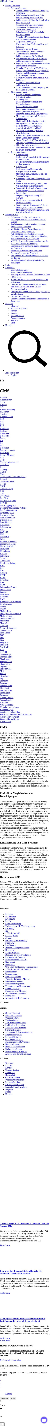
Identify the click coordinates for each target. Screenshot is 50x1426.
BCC (2, 445)
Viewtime (4, 702)
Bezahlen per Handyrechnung (18, 955)
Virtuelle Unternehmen (9, 707)
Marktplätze (10, 996)
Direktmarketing (7, 515)
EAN (2, 529)
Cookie (3, 484)
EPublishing (5, 551)
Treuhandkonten (12, 1020)
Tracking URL (6, 690)
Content (3, 479)
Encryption (4, 549)
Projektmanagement (13, 1035)
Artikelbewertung (7, 409)
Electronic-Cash (6, 546)
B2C (2, 421)
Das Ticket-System (8, 500)
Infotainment (5, 589)
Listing (3, 606)
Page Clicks (5, 633)
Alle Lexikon (5, 721)
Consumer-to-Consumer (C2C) (13, 476)
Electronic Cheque (8, 544)
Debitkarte (9, 950)
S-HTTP (3, 652)
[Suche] (27, 370)
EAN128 (4, 532)
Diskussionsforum (7, 517)
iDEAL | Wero (11, 936)
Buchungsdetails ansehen (10, 1360)
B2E (2, 424)
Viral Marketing (6, 705)
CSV (2, 493)
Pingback (4, 642)
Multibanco (10, 964)
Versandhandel (6, 700)
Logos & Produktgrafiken (16, 1087)
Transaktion (5, 693)
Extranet (3, 553)
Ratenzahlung (11, 972)
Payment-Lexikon (12, 1082)
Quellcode (4, 647)
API (1, 407)
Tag (1, 678)
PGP (2, 635)
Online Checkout (12, 1013)
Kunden (8, 1065)
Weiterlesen (5, 1245)
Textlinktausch (6, 685)
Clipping (3, 469)
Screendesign (5, 654)
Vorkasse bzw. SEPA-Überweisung (20, 926)
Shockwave (5, 659)
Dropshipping (6, 522)
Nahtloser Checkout (13, 1015)
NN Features (10, 916)
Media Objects (6, 616)
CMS (2, 474)
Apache (3, 404)
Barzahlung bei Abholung (16, 940)
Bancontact (10, 962)
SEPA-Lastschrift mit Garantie (18, 969)
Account (3, 397)
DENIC (3, 503)
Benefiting (4, 448)
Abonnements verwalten (15, 993)
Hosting (3, 573)
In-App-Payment (12, 952)
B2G (2, 426)
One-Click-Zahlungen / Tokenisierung (21, 967)
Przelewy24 (10, 943)
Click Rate (4, 464)
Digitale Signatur (7, 512)
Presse (8, 1092)
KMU (2, 599)
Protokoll (4, 645)
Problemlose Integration (15, 1025)
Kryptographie (6, 604)
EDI (2, 534)
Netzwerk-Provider (8, 628)
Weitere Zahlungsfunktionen (17, 948)
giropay (8, 938)
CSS (2, 491)
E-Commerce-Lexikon (14, 1084)
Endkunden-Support (13, 1049)
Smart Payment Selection (15, 1027)
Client (2, 467)
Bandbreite (4, 436)
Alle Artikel (5, 1340)
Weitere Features (12, 1018)
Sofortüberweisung (13, 924)
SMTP (3, 673)
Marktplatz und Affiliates (15, 991)
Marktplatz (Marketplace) (10, 613)
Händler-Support (12, 1044)
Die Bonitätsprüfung (8, 510)
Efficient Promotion (8, 541)
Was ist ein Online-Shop (10, 712)
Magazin (9, 1089)
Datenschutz (10, 1075)
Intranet (3, 592)
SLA (2, 671)
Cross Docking (6, 488)
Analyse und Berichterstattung (18, 1054)
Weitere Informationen (14, 1080)
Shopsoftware (6, 661)
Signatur (3, 666)
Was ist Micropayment (9, 717)
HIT (2, 568)
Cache (2, 460)
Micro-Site (4, 623)
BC (1, 443)
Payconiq (9, 914)
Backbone (4, 428)
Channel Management (9, 462)
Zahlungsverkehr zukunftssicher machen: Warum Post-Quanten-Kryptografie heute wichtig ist (22, 1320)
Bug (2, 457)
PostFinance (10, 945)
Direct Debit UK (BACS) (16, 960)
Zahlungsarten (11, 974)
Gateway (4, 558)
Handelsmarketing (7, 563)
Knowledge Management (10, 601)
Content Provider (7, 481)
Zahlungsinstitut (12, 1070)
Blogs (13, 1399)
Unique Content (6, 697)
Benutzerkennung (7, 450)
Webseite (4, 1399)
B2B (2, 419)
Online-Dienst (6, 630)
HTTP (2, 577)
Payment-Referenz (13, 1037)
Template (4, 683)
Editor (2, 539)
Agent (2, 402)
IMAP (2, 585)
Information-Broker (8, 587)
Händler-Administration (15, 1047)
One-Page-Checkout (14, 1039)
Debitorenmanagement (14, 984)
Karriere (8, 1068)
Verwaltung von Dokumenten (17, 986)
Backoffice (4, 433)
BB (1, 440)
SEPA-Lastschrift (12, 933)
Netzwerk (4, 625)
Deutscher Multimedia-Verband (13, 508)
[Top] (2, 1424)
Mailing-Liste (5, 611)
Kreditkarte (10, 919)
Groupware (5, 561)
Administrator (6, 400)
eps (6, 931)
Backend (3, 431)
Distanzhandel (6, 520)
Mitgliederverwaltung (14, 981)
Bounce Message (7, 455)
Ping (2, 640)
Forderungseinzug (13, 988)
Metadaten (4, 621)
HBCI (2, 565)
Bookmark (4, 452)
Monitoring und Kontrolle (16, 1051)
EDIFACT (4, 537)
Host (2, 570)
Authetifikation (6, 416)
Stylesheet (4, 676)
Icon (2, 582)
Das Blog (4, 498)
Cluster (3, 472)
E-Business (4, 525)
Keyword (4, 597)
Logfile (3, 609)
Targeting (4, 681)
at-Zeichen (4, 412)
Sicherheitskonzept (13, 1030)
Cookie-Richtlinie (12, 1077)
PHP (2, 637)
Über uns (9, 1063)
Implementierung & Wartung (17, 1042)
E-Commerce (5, 527)
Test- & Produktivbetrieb (15, 1023)
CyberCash (4, 496)
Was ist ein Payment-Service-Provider (16, 714)
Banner (3, 438)
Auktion (3, 414)
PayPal (8, 921)
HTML (3, 575)
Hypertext (4, 580)
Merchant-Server (7, 618)
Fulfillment (4, 556)
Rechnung (9, 928)
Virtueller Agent (6, 709)
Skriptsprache (5, 669)
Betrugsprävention (13, 976)
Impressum (10, 1072)
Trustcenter (4, 695)
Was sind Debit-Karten (9, 719)
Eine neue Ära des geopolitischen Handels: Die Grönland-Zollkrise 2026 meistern (21, 1272)
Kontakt (8, 1094)
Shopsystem (5, 664)
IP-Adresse (4, 594)
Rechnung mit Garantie (15, 957)
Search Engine (6, 657)
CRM (2, 486)
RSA (2, 649)
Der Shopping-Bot (8, 505)
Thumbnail (4, 688)
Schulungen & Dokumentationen (19, 1032)
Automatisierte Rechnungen (17, 998)
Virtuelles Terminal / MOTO (17, 979)
